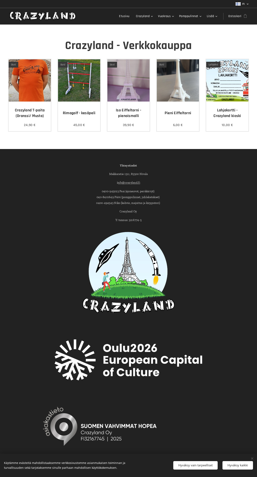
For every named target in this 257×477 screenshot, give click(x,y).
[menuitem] (125, 16)
